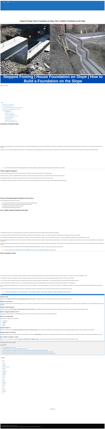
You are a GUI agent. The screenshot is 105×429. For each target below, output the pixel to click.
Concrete (4, 363)
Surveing (4, 391)
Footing (4, 369)
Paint (3, 379)
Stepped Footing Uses (8, 118)
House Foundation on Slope (8, 110)
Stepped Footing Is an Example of (10, 120)
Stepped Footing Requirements (10, 114)
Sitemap (16, 425)
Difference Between (6, 366)
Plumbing (4, 382)
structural (4, 389)
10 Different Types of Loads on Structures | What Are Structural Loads (15, 348)
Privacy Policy (3, 425)
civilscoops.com (11, 426)
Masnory (4, 374)
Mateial (4, 376)
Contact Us (8, 425)
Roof (3, 386)
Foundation (5, 371)
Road (3, 385)
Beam (4, 360)
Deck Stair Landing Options (9, 117)
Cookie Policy (12, 425)
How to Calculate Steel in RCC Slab (9, 347)
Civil (3, 362)
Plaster (4, 380)
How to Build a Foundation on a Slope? (11, 121)
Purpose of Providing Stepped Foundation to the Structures (13, 107)
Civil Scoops (4, 1)
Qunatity (4, 383)
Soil (3, 388)
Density (4, 365)
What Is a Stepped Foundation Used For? (11, 115)
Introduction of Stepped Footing (8, 104)
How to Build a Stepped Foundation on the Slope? (11, 109)
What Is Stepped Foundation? (8, 106)
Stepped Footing (7, 111)
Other (4, 377)
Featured (4, 368)
